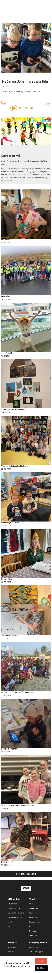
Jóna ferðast (6, 353)
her (28, 966)
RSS (31, 927)
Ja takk (41, 961)
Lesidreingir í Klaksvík (10, 523)
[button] (13, 108)
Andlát (11, 952)
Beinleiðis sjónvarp (16, 913)
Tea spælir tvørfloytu (10, 636)
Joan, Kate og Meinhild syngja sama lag (17, 806)
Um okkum (33, 948)
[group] (32, 108)
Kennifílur (33, 913)
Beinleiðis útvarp (15, 918)
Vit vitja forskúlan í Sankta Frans (14, 466)
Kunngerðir (12, 948)
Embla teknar (6, 579)
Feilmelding (34, 922)
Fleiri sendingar (26, 874)
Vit (9, 927)
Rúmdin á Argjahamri (10, 749)
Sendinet (33, 936)
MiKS (10, 922)
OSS (31, 904)
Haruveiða (5, 297)
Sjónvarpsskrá (14, 909)
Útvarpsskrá (13, 904)
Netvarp (32, 931)
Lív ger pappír (7, 862)
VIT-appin (33, 909)
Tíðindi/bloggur (36, 952)
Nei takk (41, 968)
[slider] (43, 108)
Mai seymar (6, 240)
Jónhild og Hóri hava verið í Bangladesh (17, 693)
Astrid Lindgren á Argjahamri (13, 410)
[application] (26, 107)
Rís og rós (33, 918)
